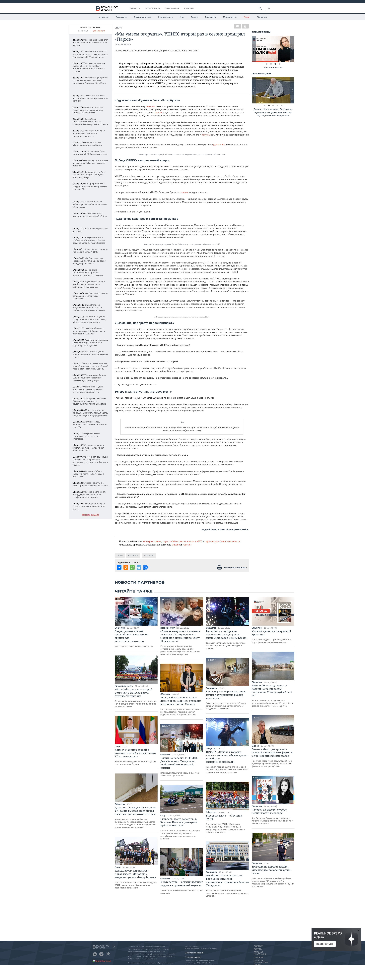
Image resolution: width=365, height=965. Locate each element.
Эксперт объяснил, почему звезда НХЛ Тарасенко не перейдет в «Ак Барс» (89, 331)
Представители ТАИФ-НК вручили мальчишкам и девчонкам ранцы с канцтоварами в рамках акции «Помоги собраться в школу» (225, 823)
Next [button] (292, 49)
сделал (158, 112)
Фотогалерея (152, 8)
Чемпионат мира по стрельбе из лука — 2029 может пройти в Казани (89, 448)
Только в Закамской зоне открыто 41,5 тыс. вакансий (181, 887)
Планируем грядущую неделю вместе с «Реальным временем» (179, 766)
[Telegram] (139, 567)
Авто (182, 17)
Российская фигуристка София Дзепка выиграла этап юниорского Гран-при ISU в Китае (90, 80)
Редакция (258, 946)
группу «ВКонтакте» (174, 541)
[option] (273, 49)
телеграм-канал (152, 541)
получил (206, 134)
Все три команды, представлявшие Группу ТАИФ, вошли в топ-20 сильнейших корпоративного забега (136, 879)
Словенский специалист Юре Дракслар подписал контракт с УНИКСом (88, 272)
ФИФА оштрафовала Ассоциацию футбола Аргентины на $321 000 (90, 98)
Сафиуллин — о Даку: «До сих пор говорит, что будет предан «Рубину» (89, 175)
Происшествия (168, 627)
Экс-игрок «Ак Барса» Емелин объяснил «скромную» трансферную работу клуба (89, 378)
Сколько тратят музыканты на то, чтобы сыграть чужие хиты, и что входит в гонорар (226, 640)
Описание (258, 957)
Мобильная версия (194, 952)
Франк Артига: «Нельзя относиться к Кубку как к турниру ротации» (90, 163)
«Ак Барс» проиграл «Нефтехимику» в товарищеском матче (89, 506)
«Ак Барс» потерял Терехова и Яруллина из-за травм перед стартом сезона (89, 261)
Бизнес (194, 17)
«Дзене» (187, 544)
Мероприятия (230, 17)
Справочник (172, 8)
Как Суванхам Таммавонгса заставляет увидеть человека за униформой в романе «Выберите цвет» (272, 816)
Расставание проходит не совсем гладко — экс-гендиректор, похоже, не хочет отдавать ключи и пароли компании (181, 706)
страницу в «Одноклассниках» (222, 541)
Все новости (99, 31)
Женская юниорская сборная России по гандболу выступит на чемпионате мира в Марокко (89, 67)
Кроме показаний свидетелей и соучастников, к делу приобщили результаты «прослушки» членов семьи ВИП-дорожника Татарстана (180, 643)
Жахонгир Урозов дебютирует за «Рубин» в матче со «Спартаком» (90, 204)
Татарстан (149, 555)
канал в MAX (194, 541)
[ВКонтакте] (237, 26)
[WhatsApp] (132, 567)
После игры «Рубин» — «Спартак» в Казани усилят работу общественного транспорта (90, 319)
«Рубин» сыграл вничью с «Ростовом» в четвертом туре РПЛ (90, 424)
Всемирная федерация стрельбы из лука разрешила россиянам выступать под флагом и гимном (90, 460)
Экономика (121, 17)
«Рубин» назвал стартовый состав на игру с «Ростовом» (86, 436)
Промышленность (142, 17)
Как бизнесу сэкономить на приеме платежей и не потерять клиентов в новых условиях (227, 885)
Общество (262, 17)
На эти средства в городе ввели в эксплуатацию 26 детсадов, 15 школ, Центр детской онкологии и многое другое (273, 695)
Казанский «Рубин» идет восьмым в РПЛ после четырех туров (90, 354)
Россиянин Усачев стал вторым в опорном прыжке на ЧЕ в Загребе (90, 42)
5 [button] (281, 105)
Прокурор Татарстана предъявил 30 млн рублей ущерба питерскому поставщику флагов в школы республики (272, 758)
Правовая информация (260, 953)
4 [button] (279, 64)
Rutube (176, 544)
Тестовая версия (193, 957)
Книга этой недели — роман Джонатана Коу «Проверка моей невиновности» (271, 637)
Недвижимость (165, 17)
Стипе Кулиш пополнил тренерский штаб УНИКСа (91, 250)
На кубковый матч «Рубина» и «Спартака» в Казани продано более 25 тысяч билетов (89, 240)
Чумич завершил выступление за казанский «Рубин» (90, 214)
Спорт (247, 17)
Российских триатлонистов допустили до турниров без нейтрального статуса (90, 122)
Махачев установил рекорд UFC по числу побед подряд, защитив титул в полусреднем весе (90, 413)
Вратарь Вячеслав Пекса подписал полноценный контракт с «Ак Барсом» (88, 110)
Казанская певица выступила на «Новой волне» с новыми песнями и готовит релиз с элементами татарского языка (227, 762)
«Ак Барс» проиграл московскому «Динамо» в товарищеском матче (89, 133)
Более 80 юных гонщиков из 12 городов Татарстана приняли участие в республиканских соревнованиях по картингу (180, 828)
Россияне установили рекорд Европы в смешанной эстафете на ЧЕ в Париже (89, 494)
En (268, 8)
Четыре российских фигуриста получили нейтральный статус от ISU (90, 186)
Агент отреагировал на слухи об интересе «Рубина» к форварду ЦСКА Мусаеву (90, 343)
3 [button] (275, 64)
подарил (150, 106)
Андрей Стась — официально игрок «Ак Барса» (87, 143)
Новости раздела (90, 515)
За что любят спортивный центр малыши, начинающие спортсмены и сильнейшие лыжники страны (136, 698)
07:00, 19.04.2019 (123, 44)
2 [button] (270, 64)
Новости (135, 8)
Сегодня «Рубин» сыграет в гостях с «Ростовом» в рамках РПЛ (88, 474)
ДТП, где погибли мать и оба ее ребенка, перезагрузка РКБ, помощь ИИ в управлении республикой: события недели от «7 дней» (273, 876)
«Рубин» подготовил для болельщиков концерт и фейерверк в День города (89, 284)
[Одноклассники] (245, 26)
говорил (184, 192)
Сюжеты (189, 8)
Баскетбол (133, 555)
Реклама (258, 949)
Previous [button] (254, 49)
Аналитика (104, 17)
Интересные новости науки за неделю (134, 639)
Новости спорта (90, 27)
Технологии (210, 17)
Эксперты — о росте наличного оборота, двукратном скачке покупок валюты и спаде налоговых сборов (226, 700)
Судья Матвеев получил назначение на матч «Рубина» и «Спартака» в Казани (89, 308)
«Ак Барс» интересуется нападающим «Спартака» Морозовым (91, 296)
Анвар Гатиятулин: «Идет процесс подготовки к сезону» (91, 484)
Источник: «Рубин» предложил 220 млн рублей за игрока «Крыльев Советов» (88, 389)
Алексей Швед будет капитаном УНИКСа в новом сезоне (90, 152)
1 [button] (266, 64)
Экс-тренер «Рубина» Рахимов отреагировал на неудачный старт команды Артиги (90, 401)
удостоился (219, 144)
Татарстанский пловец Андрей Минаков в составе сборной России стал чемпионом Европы (90, 366)
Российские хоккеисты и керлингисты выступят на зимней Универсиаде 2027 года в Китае (90, 54)
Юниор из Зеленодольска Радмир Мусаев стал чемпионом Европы (135, 757)
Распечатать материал (235, 567)
